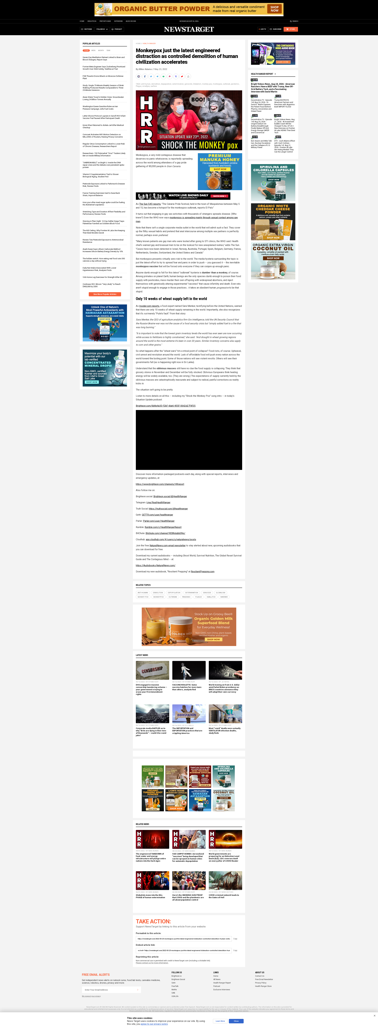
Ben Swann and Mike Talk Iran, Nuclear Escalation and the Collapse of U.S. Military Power (261, 144)
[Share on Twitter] (151, 76)
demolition (155, 84)
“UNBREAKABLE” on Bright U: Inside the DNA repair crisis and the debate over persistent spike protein (103, 164)
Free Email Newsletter (264, 979)
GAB (173, 993)
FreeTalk (175, 986)
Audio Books (131, 21)
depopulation (166, 84)
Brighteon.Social (178, 979)
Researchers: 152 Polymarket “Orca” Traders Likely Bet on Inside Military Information (104, 154)
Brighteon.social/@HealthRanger (170, 496)
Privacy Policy (260, 983)
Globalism (197, 84)
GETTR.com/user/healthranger (157, 514)
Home (82, 21)
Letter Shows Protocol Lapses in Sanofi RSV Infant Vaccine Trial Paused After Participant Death (104, 117)
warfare (154, 86)
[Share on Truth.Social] (176, 76)
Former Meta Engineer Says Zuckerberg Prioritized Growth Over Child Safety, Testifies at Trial (104, 68)
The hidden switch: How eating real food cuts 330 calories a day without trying (104, 259)
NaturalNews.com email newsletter (168, 545)
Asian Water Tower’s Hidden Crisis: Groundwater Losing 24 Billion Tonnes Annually (103, 98)
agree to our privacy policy (154, 1024)
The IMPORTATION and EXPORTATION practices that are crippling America (187, 730)
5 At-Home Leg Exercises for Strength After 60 (102, 277)
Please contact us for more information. (152, 963)
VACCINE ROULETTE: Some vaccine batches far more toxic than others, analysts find (187, 687)
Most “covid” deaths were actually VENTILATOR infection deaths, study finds (225, 730)
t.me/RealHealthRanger (158, 502)
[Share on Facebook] (145, 76)
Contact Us (259, 976)
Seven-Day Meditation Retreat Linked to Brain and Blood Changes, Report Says (104, 58)
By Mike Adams (144, 69)
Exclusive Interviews (221, 990)
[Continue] (138, 990)
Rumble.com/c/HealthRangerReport (163, 527)
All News (216, 979)
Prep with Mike (105, 21)
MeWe (174, 990)
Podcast (216, 986)
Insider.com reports (149, 306)
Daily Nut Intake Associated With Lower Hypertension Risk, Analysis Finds (99, 269)
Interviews (118, 21)
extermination (178, 84)
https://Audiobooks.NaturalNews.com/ (155, 565)
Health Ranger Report (262, 74)
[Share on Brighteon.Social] (139, 76)
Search (295, 21)
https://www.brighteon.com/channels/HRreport (160, 484)
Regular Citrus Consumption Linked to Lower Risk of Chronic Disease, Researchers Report (104, 145)
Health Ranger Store (263, 986)
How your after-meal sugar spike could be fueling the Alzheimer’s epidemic (104, 203)
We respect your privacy (91, 996)
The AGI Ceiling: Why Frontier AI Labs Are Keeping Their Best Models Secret (104, 231)
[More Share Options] (188, 76)
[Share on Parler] (170, 76)
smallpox (146, 86)
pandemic (235, 84)
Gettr (174, 983)
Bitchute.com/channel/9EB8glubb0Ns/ (165, 533)
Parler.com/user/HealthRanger (159, 521)
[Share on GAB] (164, 76)
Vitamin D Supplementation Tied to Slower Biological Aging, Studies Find (101, 175)
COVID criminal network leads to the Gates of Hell (224, 896)
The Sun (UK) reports (150, 204)
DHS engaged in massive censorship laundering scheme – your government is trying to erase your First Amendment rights (151, 690)
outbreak (226, 84)
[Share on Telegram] (157, 76)
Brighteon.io (176, 976)
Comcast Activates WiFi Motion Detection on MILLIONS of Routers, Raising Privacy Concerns (103, 135)
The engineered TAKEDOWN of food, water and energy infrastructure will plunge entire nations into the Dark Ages (151, 857)
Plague (138, 86)
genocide (188, 84)
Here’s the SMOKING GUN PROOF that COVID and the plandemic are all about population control (188, 897)
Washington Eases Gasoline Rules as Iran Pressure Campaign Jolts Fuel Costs (100, 107)
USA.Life (175, 996)
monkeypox (217, 84)
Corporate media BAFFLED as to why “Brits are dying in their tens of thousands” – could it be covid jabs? (151, 731)
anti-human (145, 84)
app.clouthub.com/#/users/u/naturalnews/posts (171, 539)
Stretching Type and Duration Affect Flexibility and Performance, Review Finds (104, 213)
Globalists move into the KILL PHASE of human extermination (150, 896)
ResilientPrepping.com (202, 571)
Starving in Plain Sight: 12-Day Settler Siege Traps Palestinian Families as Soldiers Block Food (103, 222)
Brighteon (92, 21)
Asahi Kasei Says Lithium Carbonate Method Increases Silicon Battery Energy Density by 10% (103, 250)
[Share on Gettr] (182, 76)
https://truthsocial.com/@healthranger (168, 508)
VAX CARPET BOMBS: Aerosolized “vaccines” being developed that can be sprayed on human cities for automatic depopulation (188, 857)
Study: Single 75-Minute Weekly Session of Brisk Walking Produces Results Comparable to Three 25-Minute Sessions (103, 87)
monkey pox (207, 84)
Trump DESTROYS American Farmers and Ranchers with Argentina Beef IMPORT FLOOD (284, 103)
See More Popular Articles (104, 294)
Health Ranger (149, 44)
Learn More (220, 1021)
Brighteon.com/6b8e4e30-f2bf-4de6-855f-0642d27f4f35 (165, 405)
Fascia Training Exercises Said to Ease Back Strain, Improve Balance (101, 194)
